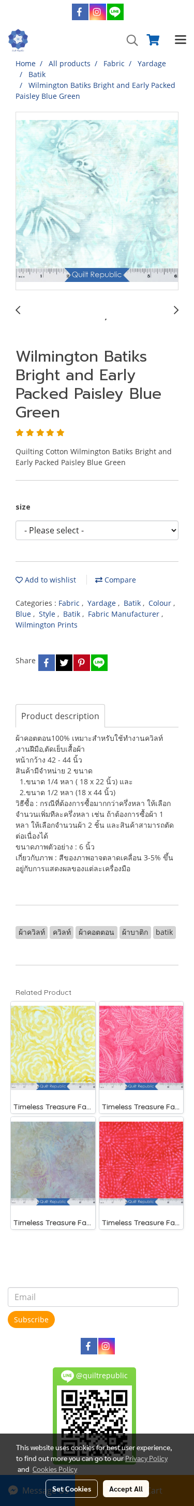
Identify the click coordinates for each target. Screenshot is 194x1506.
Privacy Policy (146, 1458)
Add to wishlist (49, 580)
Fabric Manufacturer (124, 614)
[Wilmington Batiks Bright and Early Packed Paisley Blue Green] (97, 201)
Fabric (70, 603)
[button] (128, 40)
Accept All (126, 1488)
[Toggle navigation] (180, 40)
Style (48, 614)
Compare (119, 580)
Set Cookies (71, 1488)
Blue (24, 614)
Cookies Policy (55, 1468)
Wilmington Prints (47, 625)
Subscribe (31, 1319)
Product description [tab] (60, 716)
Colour (160, 603)
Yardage (102, 603)
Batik (133, 603)
